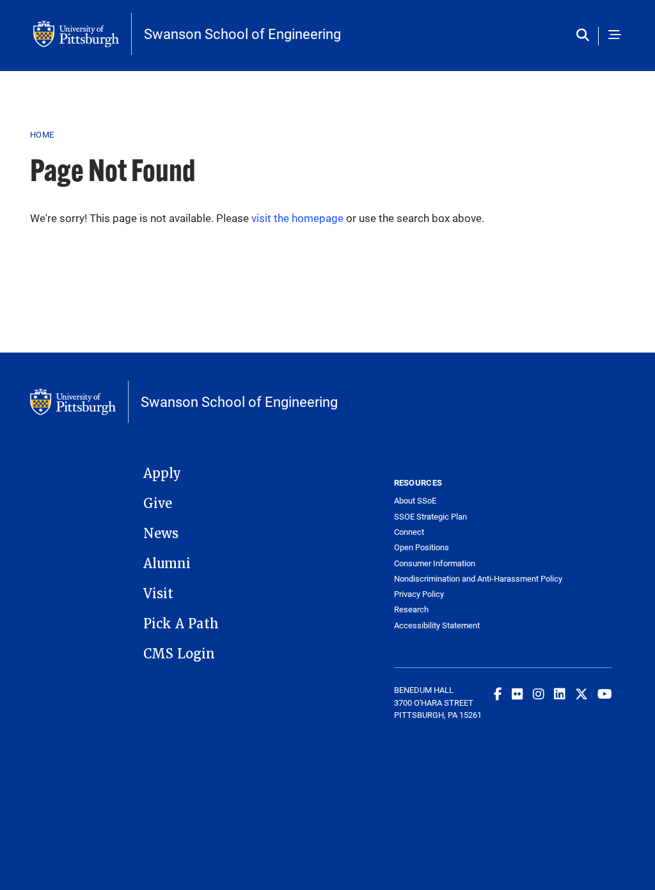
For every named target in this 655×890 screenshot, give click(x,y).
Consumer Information (434, 563)
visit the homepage (297, 218)
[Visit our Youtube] (604, 693)
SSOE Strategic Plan (430, 516)
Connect (409, 532)
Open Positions (421, 547)
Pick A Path (181, 624)
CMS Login (179, 654)
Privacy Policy (419, 594)
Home (42, 134)
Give (157, 503)
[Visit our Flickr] (517, 693)
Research (411, 609)
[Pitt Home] (82, 34)
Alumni (167, 563)
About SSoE (415, 500)
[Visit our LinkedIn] (559, 693)
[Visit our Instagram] (538, 693)
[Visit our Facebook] (498, 693)
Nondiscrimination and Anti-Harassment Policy (448, 578)
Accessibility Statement (437, 625)
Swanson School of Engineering (242, 34)
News (160, 533)
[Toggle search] (585, 36)
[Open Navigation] (614, 36)
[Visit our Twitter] (581, 693)
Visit (158, 593)
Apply (162, 473)
